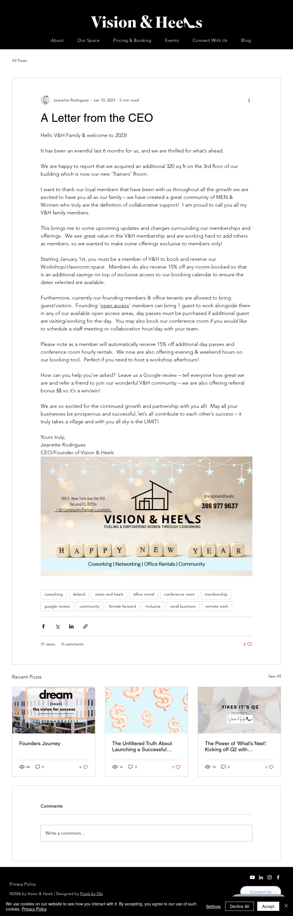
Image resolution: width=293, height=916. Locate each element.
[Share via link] (85, 626)
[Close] (286, 906)
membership (216, 594)
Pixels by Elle (91, 893)
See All (274, 676)
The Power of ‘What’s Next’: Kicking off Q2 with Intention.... (236, 746)
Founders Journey (39, 743)
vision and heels (109, 594)
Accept (268, 906)
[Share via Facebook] (43, 626)
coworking (53, 594)
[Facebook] (278, 877)
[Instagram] (269, 877)
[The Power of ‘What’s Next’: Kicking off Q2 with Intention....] (239, 710)
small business (183, 606)
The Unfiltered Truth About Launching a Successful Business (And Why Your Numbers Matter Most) (142, 746)
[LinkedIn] (261, 877)
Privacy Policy (34, 909)
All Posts (19, 60)
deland (79, 594)
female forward (122, 606)
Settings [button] (213, 906)
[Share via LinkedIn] (71, 626)
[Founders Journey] (53, 710)
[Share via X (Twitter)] (57, 626)
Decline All (239, 906)
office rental (143, 594)
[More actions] (249, 100)
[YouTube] (252, 877)
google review (57, 606)
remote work (216, 606)
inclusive (153, 606)
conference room (179, 594)
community (89, 606)
